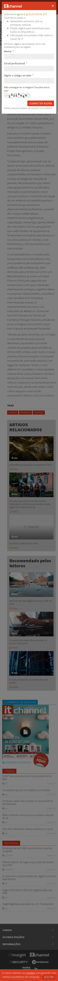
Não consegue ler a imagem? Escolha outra (26, 89)
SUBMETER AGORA (40, 103)
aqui (6, 90)
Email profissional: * (15, 63)
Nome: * (9, 51)
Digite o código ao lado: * (19, 75)
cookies (30, 973)
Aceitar (49, 977)
